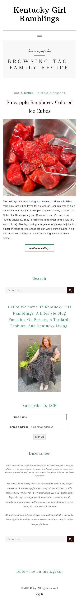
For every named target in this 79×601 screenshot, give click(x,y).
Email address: (19, 426)
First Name (20, 417)
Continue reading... (39, 248)
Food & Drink (22, 93)
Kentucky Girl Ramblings (39, 14)
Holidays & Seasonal (51, 93)
